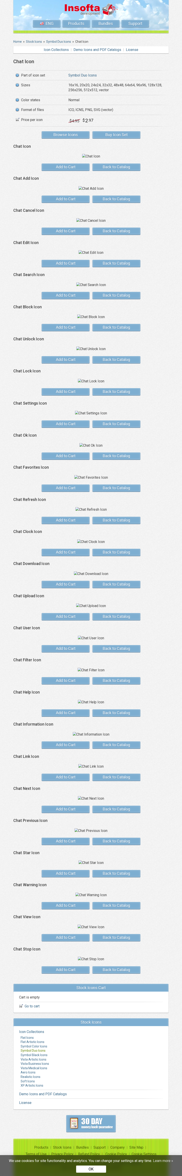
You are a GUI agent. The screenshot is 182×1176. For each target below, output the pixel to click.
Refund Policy (89, 1154)
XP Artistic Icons (32, 1085)
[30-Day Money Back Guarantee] (91, 1123)
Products (76, 23)
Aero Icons (28, 1072)
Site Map (136, 1147)
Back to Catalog (116, 167)
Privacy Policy (62, 1154)
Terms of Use (36, 1154)
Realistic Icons (30, 1077)
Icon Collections (56, 50)
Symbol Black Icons (34, 1055)
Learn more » (163, 1161)
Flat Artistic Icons (32, 1042)
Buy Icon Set (116, 134)
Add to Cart (65, 167)
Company (117, 1147)
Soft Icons (28, 1081)
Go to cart (32, 1006)
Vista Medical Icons (34, 1068)
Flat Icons (27, 1037)
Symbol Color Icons (34, 1046)
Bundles (106, 23)
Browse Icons (65, 134)
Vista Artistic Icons (33, 1059)
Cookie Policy (116, 1154)
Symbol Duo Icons (82, 75)
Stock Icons (62, 1147)
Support (135, 23)
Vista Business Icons (35, 1063)
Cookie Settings (144, 1154)
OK (91, 1169)
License (132, 50)
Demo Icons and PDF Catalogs (97, 50)
